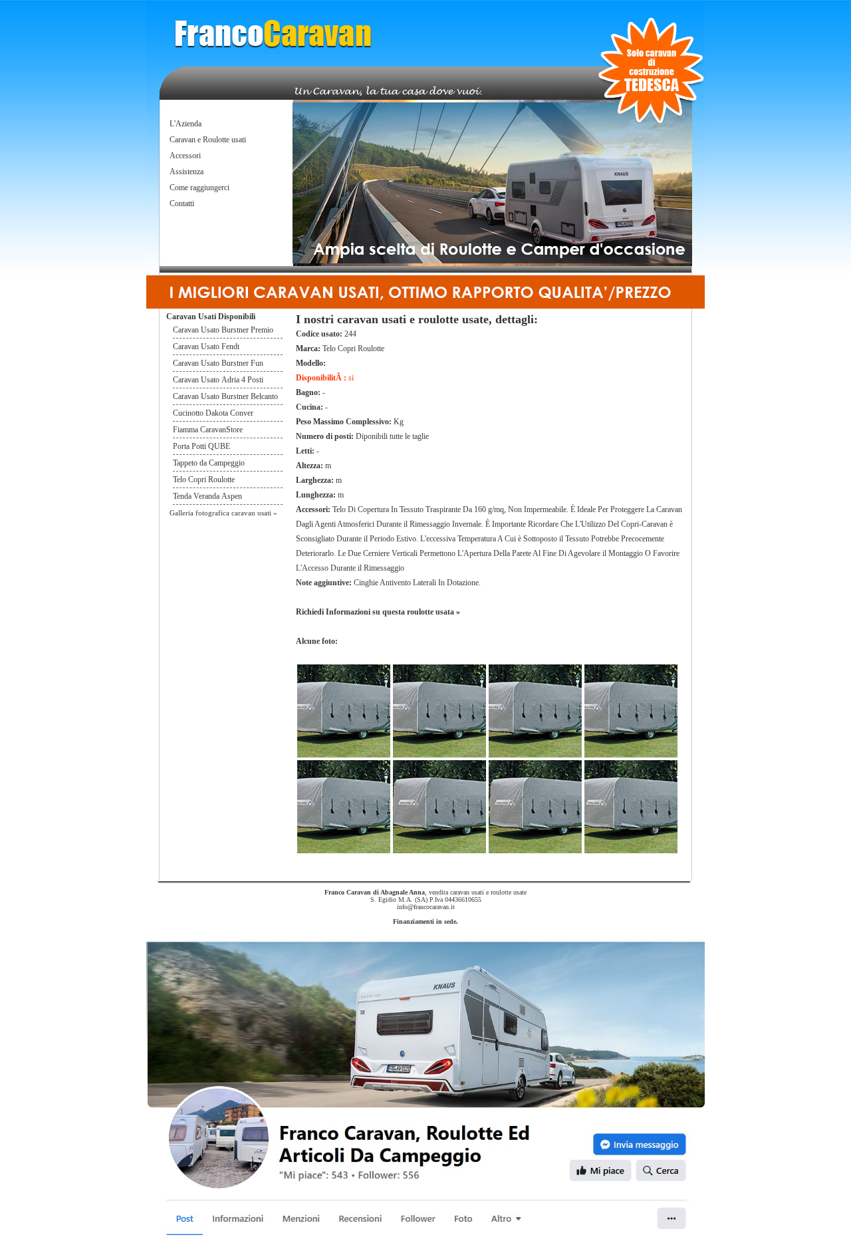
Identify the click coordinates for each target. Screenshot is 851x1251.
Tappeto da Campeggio (209, 463)
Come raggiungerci (199, 187)
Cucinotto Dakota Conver (213, 413)
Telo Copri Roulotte (205, 479)
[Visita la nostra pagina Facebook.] (425, 1232)
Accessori (185, 155)
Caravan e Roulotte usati (208, 139)
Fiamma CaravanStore (208, 429)
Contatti (182, 203)
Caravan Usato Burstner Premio (223, 330)
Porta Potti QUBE (201, 446)
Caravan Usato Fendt (206, 346)
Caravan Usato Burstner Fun (218, 363)
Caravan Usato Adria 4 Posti (218, 379)
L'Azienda (185, 123)
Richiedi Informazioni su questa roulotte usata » (378, 612)
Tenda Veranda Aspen (207, 496)
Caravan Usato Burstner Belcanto (225, 396)
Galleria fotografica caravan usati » (223, 513)
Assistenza (186, 171)
